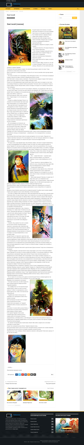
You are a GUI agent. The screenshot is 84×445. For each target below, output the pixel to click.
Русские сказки (34, 421)
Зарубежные (16, 8)
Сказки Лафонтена (34, 424)
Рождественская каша (11, 383)
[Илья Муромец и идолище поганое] (61, 49)
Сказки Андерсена (34, 432)
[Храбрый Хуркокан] (30, 395)
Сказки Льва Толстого (35, 426)
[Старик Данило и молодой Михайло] (61, 67)
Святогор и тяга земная (70, 41)
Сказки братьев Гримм (67, 428)
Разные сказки (33, 418)
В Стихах (35, 8)
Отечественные (26, 8)
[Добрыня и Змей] (61, 61)
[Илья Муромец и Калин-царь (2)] (61, 55)
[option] (66, 426)
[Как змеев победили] (14, 395)
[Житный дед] (67, 33)
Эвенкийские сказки (11, 400)
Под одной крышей (50, 383)
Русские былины (68, 34)
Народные (8, 8)
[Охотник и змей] (46, 395)
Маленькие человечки (67, 430)
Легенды (43, 8)
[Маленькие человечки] (66, 425)
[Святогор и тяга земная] (61, 43)
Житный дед (68, 37)
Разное (50, 8)
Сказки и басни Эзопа (35, 429)
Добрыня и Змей (69, 59)
